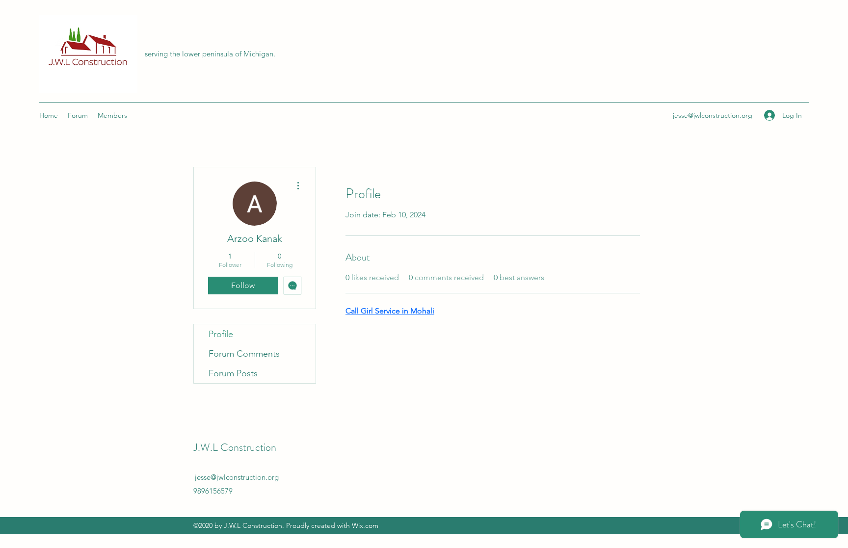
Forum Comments (244, 353)
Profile (221, 334)
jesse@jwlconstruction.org (712, 115)
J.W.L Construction (234, 447)
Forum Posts (233, 373)
